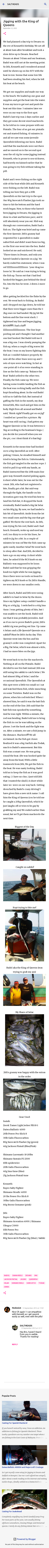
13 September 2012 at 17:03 (32, 1308)
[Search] (45, 4)
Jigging (23, 1279)
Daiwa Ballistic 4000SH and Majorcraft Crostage (22, 1467)
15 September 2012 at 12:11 (31, 1328)
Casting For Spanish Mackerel (14, 1423)
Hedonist (16, 1308)
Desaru (28, 1275)
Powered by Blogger (26, 1539)
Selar (6, 1283)
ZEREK (6, 1287)
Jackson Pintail (10, 1279)
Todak (41, 1283)
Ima (35, 1275)
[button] (4, 33)
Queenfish (33, 1279)
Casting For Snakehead (12, 1511)
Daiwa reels (17, 1275)
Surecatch (31, 1283)
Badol (7, 1275)
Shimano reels (18, 1283)
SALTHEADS (13, 4)
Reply (15, 1344)
